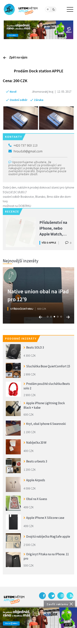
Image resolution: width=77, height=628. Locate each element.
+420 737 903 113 (25, 145)
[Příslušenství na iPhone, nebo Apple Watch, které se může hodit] (21, 232)
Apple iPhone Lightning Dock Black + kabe (44, 405)
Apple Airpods (35, 480)
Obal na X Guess (36, 499)
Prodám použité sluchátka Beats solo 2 (47, 386)
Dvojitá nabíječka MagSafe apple (48, 536)
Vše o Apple (49, 242)
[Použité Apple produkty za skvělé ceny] (20, 9)
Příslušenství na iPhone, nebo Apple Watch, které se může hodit (53, 228)
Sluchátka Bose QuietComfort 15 (48, 366)
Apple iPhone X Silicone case (45, 518)
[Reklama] (38, 618)
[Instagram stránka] (60, 595)
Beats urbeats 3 (36, 461)
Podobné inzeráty (21, 338)
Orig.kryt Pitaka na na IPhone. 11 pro (46, 556)
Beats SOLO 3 (35, 347)
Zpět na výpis (18, 57)
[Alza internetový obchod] (38, 29)
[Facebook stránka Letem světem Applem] (42, 595)
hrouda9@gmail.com (27, 151)
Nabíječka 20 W (36, 442)
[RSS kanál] (70, 595)
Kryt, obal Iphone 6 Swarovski (46, 424)
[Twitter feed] (51, 595)
